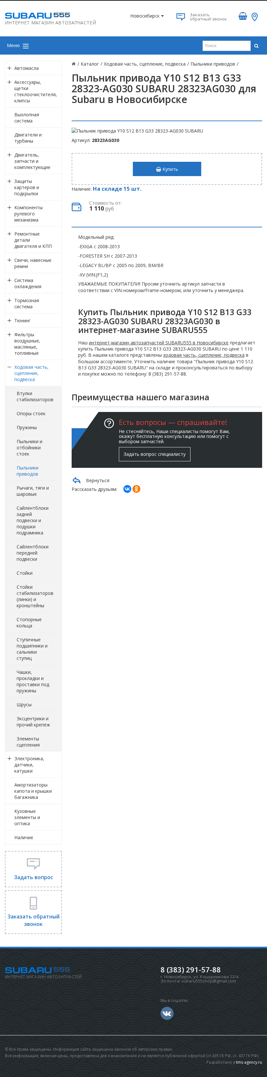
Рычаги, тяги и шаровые (33, 491)
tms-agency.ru (249, 1062)
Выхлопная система (26, 117)
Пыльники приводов (27, 471)
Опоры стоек (31, 413)
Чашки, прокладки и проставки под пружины (33, 681)
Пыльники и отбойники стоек (29, 447)
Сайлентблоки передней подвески (33, 553)
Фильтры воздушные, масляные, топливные (27, 343)
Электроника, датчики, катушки (29, 764)
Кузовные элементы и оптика (27, 817)
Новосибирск (145, 16)
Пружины (27, 427)
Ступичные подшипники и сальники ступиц (32, 648)
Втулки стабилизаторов (35, 396)
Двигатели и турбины (28, 138)
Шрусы (24, 704)
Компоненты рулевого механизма (28, 213)
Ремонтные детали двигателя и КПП (33, 240)
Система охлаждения (27, 283)
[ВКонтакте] (127, 489)
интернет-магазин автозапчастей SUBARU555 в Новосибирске (159, 343)
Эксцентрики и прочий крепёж (33, 721)
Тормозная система (26, 303)
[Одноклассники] (136, 489)
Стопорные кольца (29, 622)
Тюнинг (22, 320)
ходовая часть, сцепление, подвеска (204, 355)
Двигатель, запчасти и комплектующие (32, 161)
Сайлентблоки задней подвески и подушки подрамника (33, 520)
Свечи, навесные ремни (32, 263)
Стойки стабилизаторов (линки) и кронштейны (35, 596)
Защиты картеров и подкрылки (26, 187)
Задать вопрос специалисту (155, 454)
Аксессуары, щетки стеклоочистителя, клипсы (35, 91)
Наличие (23, 837)
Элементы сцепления (28, 742)
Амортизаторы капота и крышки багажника (33, 791)
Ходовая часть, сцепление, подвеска (31, 373)
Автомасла (26, 68)
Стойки (25, 573)
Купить (169, 169)
